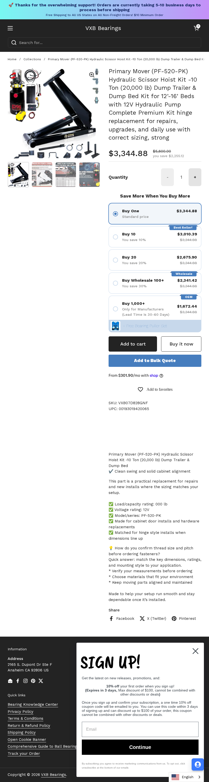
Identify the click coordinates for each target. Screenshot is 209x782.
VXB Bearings (103, 28)
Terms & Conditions (25, 718)
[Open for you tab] (198, 764)
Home (12, 59)
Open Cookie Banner (27, 739)
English (187, 777)
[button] (196, 28)
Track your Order (24, 753)
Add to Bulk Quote (155, 360)
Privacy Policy (20, 711)
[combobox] (104, 42)
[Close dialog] (195, 651)
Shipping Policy (22, 732)
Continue (140, 747)
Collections (32, 59)
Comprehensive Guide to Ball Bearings (43, 746)
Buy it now (181, 344)
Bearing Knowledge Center (33, 704)
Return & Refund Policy (29, 725)
